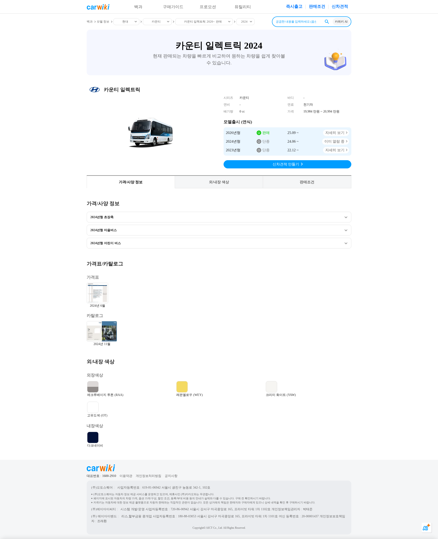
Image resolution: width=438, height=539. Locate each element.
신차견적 (340, 6)
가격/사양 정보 (131, 182)
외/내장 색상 (219, 182)
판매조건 (317, 6)
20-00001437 (310, 516)
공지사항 (171, 476)
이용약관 (126, 476)
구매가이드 (173, 7)
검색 (326, 21)
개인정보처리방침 (148, 476)
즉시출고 (294, 6)
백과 (138, 7)
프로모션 (208, 7)
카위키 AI (341, 21)
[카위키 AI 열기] (426, 527)
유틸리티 (243, 7)
